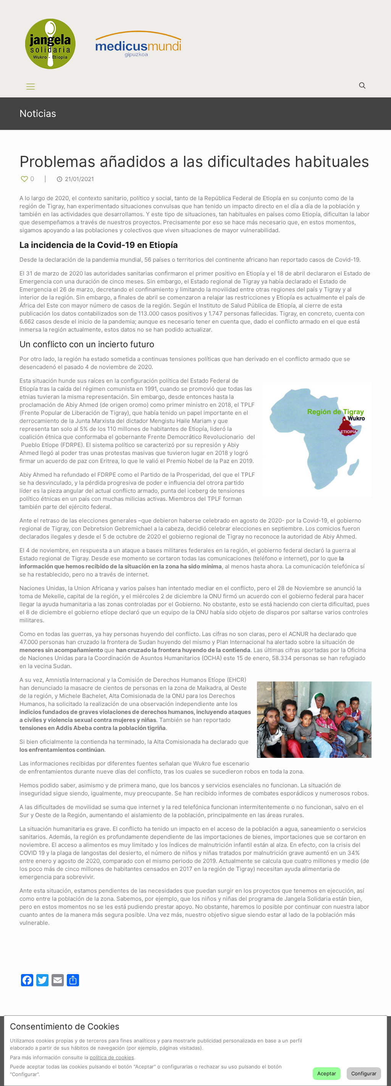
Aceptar (326, 1073)
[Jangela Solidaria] (50, 44)
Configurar (363, 1073)
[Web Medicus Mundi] (128, 38)
